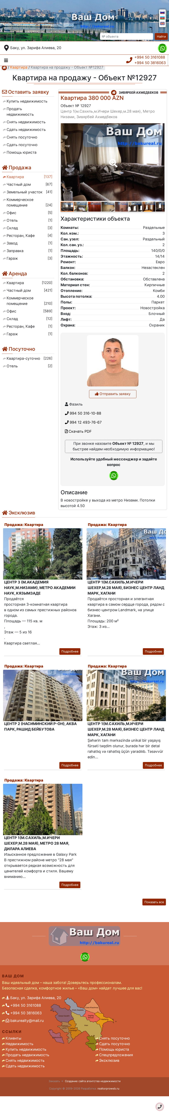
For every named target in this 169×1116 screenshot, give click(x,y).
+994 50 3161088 (149, 57)
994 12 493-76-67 (85, 422)
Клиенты (13, 1038)
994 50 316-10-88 (85, 413)
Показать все (154, 902)
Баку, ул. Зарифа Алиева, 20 (35, 48)
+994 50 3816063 (150, 63)
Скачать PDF (80, 431)
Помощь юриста (114, 1049)
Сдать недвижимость (25, 1066)
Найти (161, 36)
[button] (112, 160)
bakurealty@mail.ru (26, 1020)
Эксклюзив (109, 1060)
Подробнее (70, 651)
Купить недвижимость (26, 1049)
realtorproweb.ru (108, 1088)
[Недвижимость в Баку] (4, 67)
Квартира (18, 67)
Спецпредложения (116, 1055)
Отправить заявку (114, 394)
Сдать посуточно (114, 1044)
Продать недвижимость (27, 1055)
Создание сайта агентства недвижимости (93, 1081)
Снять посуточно (114, 1038)
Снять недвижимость (25, 1060)
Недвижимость (19, 1044)
